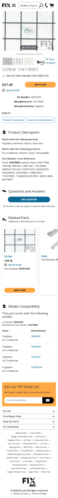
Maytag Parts (15, 447)
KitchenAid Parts (30, 443)
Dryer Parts (45, 457)
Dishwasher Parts (41, 454)
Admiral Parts (21, 433)
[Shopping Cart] (51, 5)
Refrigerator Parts (29, 457)
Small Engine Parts (37, 468)
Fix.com (7, 411)
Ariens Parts (35, 433)
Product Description (13, 119)
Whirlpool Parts (42, 450)
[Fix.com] (6, 5)
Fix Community (11, 426)
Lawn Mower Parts (18, 468)
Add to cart (40, 84)
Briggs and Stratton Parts (22, 436)
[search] (41, 5)
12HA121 (36, 356)
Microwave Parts (20, 465)
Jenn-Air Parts (14, 443)
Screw (8, 256)
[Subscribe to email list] (48, 400)
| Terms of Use (20, 493)
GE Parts (27, 440)
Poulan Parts (12, 450)
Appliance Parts (37, 465)
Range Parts (41, 461)
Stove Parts (15, 461)
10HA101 (36, 336)
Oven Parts (28, 461)
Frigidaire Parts (13, 440)
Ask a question (29, 199)
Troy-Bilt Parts (27, 450)
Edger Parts (33, 472)
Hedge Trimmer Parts (16, 472)
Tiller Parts (46, 472)
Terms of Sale (39, 493)
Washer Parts (12, 457)
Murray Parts (41, 447)
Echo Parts (40, 436)
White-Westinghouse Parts (18, 454)
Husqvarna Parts (41, 440)
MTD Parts (28, 447)
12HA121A (36, 367)
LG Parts (44, 443)
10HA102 (36, 346)
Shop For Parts (11, 421)
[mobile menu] (14, 5)
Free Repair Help (12, 416)
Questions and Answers (40, 119)
